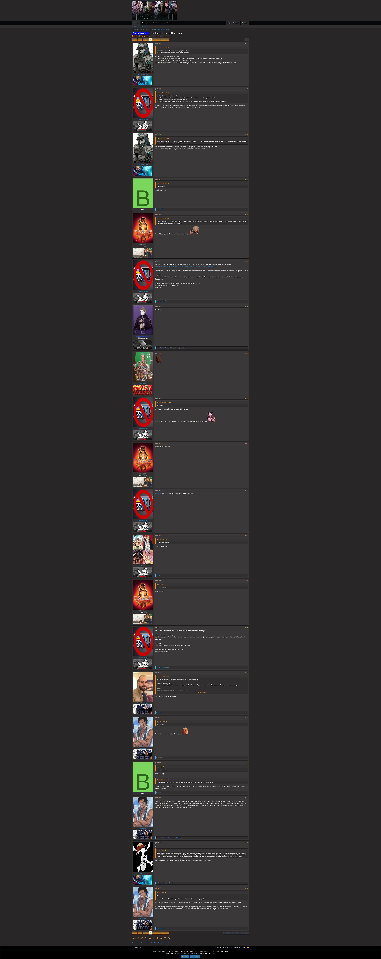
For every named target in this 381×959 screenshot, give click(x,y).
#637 (246, 763)
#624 (246, 179)
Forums (136, 23)
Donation (145, 23)
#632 (246, 535)
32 (150, 40)
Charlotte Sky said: (162, 48)
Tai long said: (160, 892)
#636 (246, 717)
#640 (246, 888)
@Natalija (158, 493)
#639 (246, 843)
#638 (246, 798)
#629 (246, 398)
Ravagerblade (143, 74)
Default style (137, 947)
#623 (246, 134)
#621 (246, 44)
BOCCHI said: (160, 850)
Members (167, 23)
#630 (246, 443)
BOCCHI (135, 36)
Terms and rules (227, 947)
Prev (134, 40)
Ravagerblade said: (162, 93)
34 (156, 40)
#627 (246, 306)
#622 (246, 89)
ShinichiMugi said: (162, 779)
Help (244, 947)
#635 (246, 672)
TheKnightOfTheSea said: (164, 402)
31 (147, 40)
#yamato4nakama (156, 36)
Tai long (143, 873)
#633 (246, 580)
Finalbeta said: (161, 539)
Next (166, 40)
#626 (246, 261)
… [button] (141, 40)
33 (153, 40)
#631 (246, 490)
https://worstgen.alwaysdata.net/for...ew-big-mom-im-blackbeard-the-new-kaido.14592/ (185, 266)
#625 (246, 214)
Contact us (218, 947)
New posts (135, 26)
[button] (150, 23)
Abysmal (143, 383)
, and (170, 838)
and (163, 301)
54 (162, 40)
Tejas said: (160, 584)
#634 (246, 627)
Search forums (144, 26)
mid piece (165, 36)
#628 (246, 353)
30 (144, 40)
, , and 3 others (174, 348)
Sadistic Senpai (143, 703)
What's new (156, 23)
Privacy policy (237, 947)
